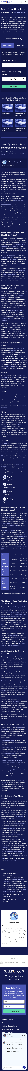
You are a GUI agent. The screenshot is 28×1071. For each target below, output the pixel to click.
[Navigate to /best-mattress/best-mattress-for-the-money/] (20, 125)
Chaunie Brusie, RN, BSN (19, 12)
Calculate (14, 86)
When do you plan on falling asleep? (11, 73)
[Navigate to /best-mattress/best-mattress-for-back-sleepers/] (20, 110)
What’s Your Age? (8, 60)
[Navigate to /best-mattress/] (7, 110)
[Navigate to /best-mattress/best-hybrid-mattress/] (7, 125)
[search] (21, 2)
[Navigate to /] (14, 971)
